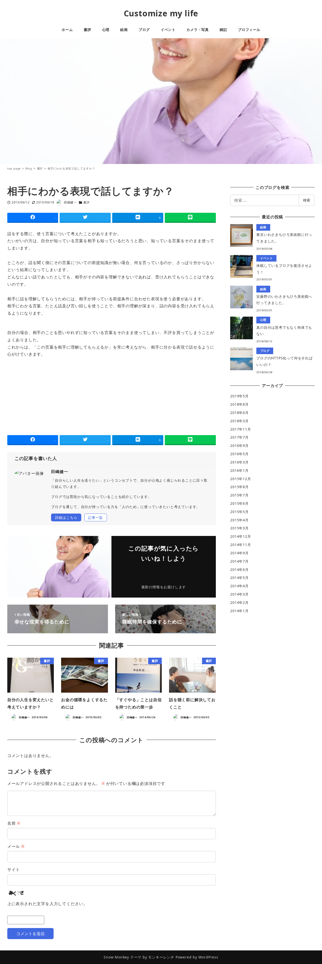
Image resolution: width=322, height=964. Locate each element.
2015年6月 (239, 503)
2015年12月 (240, 478)
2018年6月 (239, 412)
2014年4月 (239, 585)
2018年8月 (239, 404)
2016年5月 (239, 453)
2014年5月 (239, 577)
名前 (13, 823)
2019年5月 (239, 396)
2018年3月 (239, 420)
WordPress (208, 957)
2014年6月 (239, 569)
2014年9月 (239, 553)
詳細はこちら (66, 517)
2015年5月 (239, 511)
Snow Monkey (116, 957)
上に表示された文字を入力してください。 (47, 903)
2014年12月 (240, 536)
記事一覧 (95, 517)
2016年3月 (239, 462)
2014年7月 (239, 561)
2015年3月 (239, 528)
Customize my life (161, 13)
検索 (306, 200)
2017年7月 (239, 437)
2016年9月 (239, 445)
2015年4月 (239, 520)
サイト (13, 869)
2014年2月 (239, 602)
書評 (86, 202)
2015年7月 (239, 495)
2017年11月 (240, 429)
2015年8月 (239, 486)
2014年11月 (240, 544)
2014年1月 (239, 610)
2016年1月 (239, 470)
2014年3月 (239, 594)
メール (16, 846)
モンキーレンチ (161, 957)
